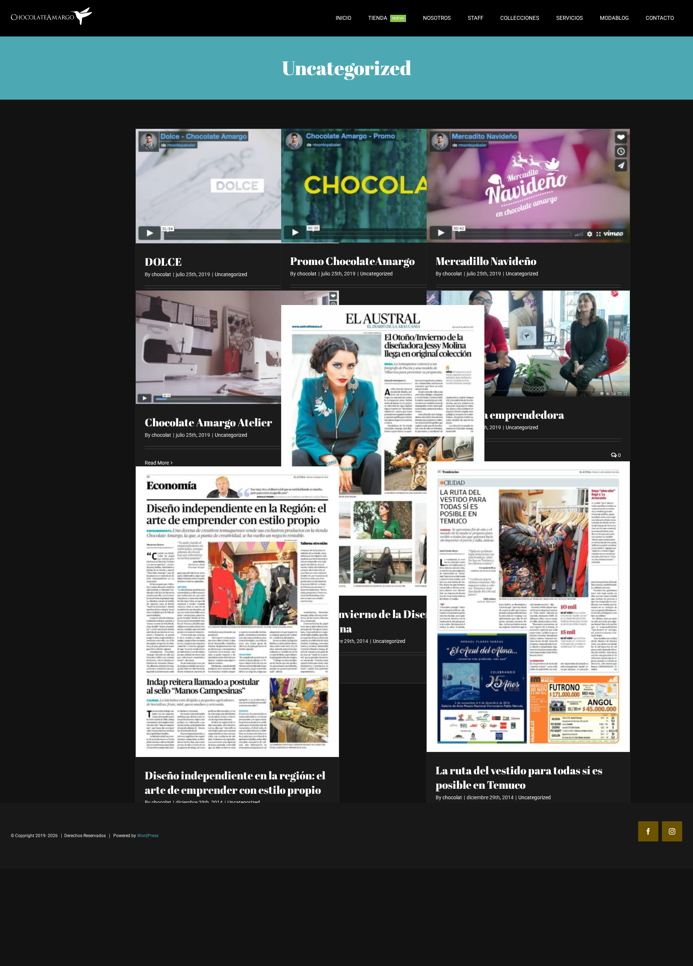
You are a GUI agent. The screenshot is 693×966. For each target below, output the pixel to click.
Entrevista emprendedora (500, 414)
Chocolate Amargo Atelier (208, 422)
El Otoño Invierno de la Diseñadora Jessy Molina (375, 621)
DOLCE (163, 261)
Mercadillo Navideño (486, 260)
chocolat (161, 274)
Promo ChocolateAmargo (352, 260)
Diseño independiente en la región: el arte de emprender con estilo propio (235, 782)
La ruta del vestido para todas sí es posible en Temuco (519, 777)
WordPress (147, 835)
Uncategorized (231, 274)
